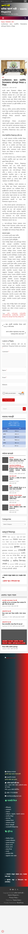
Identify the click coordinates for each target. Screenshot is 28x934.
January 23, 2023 (6, 606)
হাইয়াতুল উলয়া (21, 316)
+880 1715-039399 (12, 793)
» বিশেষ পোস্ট (8, 847)
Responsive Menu (25, 1)
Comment (5, 351)
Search (24, 408)
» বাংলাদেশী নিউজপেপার (11, 827)
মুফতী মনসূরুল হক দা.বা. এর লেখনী (19, 643)
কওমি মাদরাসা (14, 313)
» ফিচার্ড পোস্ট (9, 845)
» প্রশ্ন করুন (8, 818)
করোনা (7, 542)
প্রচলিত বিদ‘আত (19, 560)
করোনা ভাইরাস (21, 542)
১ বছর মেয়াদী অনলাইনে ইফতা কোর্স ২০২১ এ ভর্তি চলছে (15, 325)
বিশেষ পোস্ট (16, 466)
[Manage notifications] (2, 931)
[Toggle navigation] (3, 18)
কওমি (8, 313)
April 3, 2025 (12, 463)
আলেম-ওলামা (13, 537)
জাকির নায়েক (4, 553)
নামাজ (15, 558)
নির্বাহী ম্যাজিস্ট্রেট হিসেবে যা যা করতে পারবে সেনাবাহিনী (17, 488)
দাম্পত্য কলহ (9, 555)
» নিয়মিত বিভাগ (9, 838)
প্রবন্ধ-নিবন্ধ (16, 495)
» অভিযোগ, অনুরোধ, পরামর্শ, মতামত (14, 814)
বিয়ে (8, 564)
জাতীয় (10, 485)
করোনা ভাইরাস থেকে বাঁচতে (13, 544)
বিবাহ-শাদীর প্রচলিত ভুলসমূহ (9, 647)
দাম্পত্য (3, 555)
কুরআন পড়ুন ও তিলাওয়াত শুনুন (11, 581)
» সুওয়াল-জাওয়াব (9, 842)
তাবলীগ (23, 553)
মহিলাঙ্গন (9, 643)
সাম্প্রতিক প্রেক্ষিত (18, 505)
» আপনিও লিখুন (9, 816)
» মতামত (7, 812)
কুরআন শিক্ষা (23, 547)
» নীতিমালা (8, 807)
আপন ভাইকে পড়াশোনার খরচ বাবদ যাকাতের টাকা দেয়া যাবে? (15, 333)
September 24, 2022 (7, 626)
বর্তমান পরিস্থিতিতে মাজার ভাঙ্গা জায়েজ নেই (17, 507)
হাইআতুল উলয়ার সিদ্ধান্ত (13, 316)
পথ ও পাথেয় (11, 641)
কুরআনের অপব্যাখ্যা (7, 550)
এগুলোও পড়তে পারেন (8, 595)
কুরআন (17, 546)
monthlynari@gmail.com (14, 796)
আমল (10, 476)
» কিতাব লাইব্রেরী (9, 825)
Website (4, 385)
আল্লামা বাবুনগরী (5, 539)
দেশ (3, 77)
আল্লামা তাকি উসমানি (21, 537)
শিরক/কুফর (20, 495)
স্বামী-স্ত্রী (15, 568)
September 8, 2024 (13, 510)
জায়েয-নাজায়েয (12, 505)
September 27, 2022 (7, 617)
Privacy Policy (13, 897)
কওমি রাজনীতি (23, 313)
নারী (24, 558)
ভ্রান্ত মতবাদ (12, 564)
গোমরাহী (21, 550)
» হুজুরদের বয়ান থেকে (11, 856)
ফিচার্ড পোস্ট (11, 466)
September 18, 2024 (14, 491)
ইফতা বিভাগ (11, 457)
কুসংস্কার (15, 550)
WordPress (20, 903)
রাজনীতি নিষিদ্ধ (15, 315)
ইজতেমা (10, 539)
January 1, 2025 (13, 473)
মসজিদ (16, 564)
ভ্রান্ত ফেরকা (11, 495)
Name (4, 370)
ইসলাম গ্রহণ (22, 539)
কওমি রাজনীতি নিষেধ (6, 315)
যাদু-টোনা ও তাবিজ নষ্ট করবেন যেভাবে (17, 478)
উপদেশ (3, 541)
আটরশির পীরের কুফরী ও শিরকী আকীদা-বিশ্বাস (17, 497)
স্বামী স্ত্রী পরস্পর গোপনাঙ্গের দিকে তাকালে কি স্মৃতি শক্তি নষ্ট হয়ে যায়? (14, 603)
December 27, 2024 (14, 481)
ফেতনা (4, 564)
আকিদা (4, 537)
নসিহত (12, 558)
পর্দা (11, 561)
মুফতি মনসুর (8, 566)
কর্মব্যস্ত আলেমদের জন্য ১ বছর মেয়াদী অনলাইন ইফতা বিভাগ (17, 460)
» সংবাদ (7, 851)
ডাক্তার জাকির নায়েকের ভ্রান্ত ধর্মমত (14, 553)
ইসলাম (15, 539)
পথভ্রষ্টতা (5, 560)
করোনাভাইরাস (4, 544)
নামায (20, 558)
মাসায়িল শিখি (21, 466)
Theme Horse (17, 900)
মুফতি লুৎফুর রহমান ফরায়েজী (18, 617)
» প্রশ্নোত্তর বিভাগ (9, 820)
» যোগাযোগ (8, 809)
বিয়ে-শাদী (15, 600)
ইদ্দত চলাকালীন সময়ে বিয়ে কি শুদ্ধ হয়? (12, 624)
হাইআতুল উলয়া (5, 316)
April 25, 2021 (5, 87)
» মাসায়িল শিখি (9, 853)
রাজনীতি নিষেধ (23, 315)
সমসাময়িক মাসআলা (19, 566)
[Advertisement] (14, 42)
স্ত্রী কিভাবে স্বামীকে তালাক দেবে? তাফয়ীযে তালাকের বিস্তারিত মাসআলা (17, 470)
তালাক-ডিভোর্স (11, 465)
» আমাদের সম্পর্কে (9, 822)
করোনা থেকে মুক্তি (13, 541)
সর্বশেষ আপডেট (7, 453)
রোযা (13, 566)
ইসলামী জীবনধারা (18, 465)
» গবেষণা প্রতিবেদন (10, 840)
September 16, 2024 (14, 500)
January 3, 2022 (6, 648)
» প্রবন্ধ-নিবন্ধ (8, 849)
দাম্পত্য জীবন (16, 555)
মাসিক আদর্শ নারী (13, 87)
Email (4, 377)
